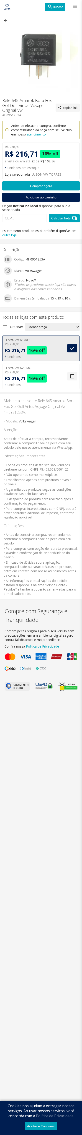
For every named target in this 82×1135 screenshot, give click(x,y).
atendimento (36, 134)
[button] (5, 20)
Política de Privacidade (55, 1115)
